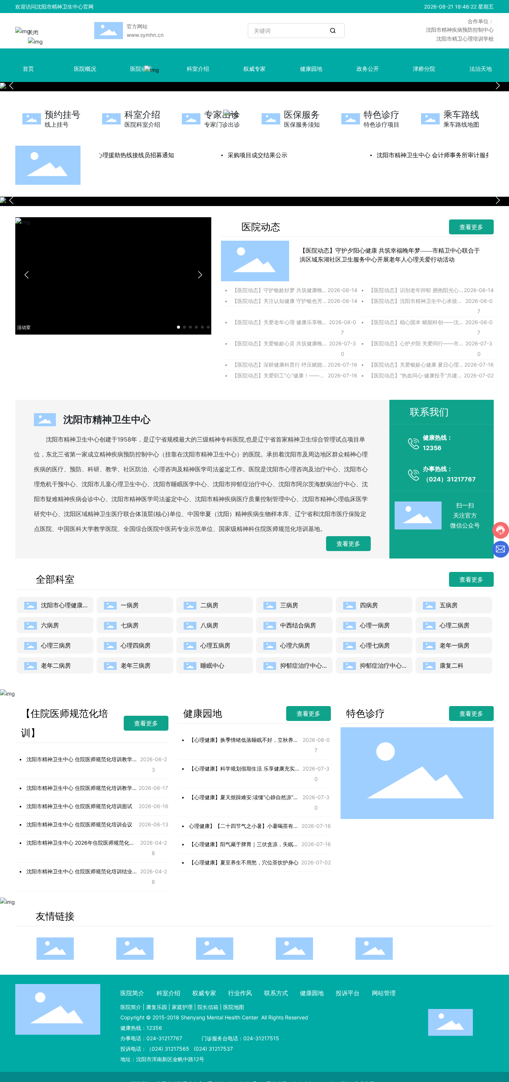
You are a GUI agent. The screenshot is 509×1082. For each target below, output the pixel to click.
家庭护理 (182, 1007)
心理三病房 (56, 645)
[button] (497, 85)
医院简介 (130, 1007)
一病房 (130, 605)
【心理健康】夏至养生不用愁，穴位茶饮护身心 (243, 862)
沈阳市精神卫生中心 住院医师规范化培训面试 (79, 806)
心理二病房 (455, 625)
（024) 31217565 (167, 1048)
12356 (432, 448)
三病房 (289, 605)
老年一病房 (455, 645)
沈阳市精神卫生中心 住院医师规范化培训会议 (79, 824)
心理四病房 (136, 645)
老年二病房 (56, 665)
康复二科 (452, 665)
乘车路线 (461, 114)
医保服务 (302, 114)
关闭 (40, 40)
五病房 (449, 605)
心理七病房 (375, 645)
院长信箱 (207, 1007)
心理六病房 (295, 645)
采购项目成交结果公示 (249, 155)
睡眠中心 (212, 665)
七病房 (130, 625)
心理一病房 (375, 625)
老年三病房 (136, 665)
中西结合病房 (298, 625)
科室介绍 (142, 114)
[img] (156, 74)
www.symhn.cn (145, 35)
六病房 (50, 625)
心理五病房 (215, 645)
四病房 (369, 605)
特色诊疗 (381, 114)
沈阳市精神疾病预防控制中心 (460, 29)
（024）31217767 (449, 479)
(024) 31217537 (212, 1048)
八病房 (209, 625)
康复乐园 (156, 1007)
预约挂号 (62, 114)
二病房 (209, 605)
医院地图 (233, 1007)
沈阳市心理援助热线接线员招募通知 (118, 155)
